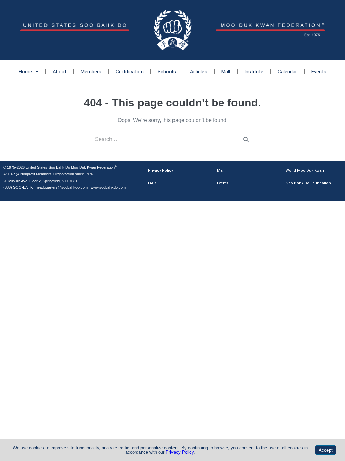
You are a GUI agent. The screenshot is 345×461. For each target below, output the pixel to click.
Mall (225, 72)
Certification (130, 72)
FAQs (152, 183)
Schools (167, 72)
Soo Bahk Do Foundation (308, 183)
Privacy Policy (160, 170)
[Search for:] (172, 139)
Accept (326, 450)
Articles (198, 72)
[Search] (246, 139)
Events (318, 72)
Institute (253, 72)
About (59, 72)
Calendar (287, 72)
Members (91, 72)
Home (25, 72)
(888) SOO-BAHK (18, 187)
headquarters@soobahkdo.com (62, 187)
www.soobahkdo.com (108, 187)
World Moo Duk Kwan (305, 170)
